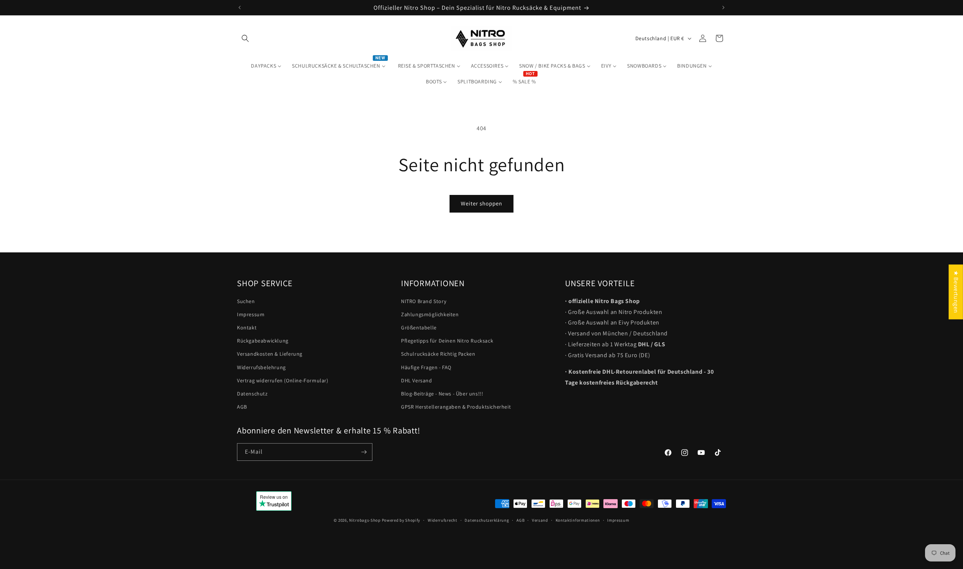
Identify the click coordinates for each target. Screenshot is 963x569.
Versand (540, 519)
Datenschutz (252, 393)
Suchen (246, 301)
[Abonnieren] (363, 452)
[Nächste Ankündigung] (723, 7)
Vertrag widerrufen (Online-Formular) (282, 380)
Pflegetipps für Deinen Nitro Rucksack (447, 341)
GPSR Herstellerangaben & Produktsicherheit (456, 407)
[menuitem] (266, 66)
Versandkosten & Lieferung (269, 354)
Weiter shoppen (481, 203)
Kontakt (247, 327)
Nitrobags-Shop (365, 520)
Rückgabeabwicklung (263, 341)
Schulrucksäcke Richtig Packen (438, 354)
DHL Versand (416, 380)
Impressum (250, 314)
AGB (242, 407)
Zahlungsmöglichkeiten (430, 314)
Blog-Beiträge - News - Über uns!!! (442, 393)
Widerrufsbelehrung (261, 367)
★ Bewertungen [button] (956, 291)
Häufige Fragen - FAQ (426, 367)
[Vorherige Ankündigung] (239, 7)
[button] (245, 38)
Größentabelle (419, 327)
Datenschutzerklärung (487, 519)
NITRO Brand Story (423, 301)
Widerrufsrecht (442, 519)
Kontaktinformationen (578, 519)
